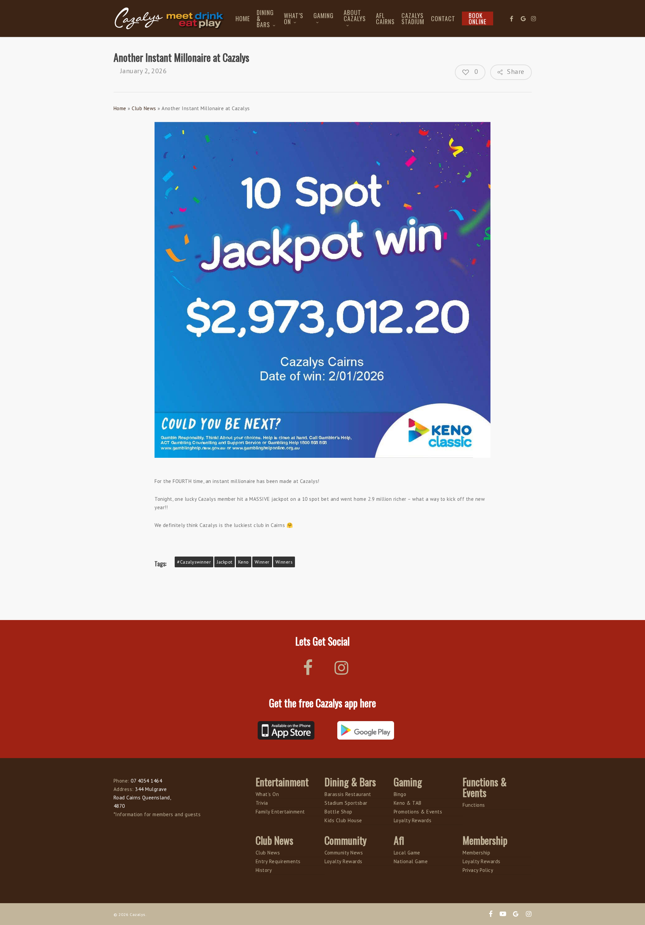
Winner (262, 562)
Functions (474, 805)
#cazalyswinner (194, 562)
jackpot (224, 562)
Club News (144, 108)
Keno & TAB (408, 803)
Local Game (407, 852)
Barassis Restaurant (348, 794)
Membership (476, 852)
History (264, 870)
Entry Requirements (278, 861)
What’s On (267, 794)
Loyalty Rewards (413, 820)
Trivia (262, 803)
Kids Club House (343, 820)
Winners (284, 562)
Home (120, 108)
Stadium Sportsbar (346, 803)
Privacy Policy (478, 870)
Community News (344, 852)
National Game (411, 861)
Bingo (400, 794)
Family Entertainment (280, 811)
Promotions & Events (418, 811)
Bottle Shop (338, 811)
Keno (243, 562)
